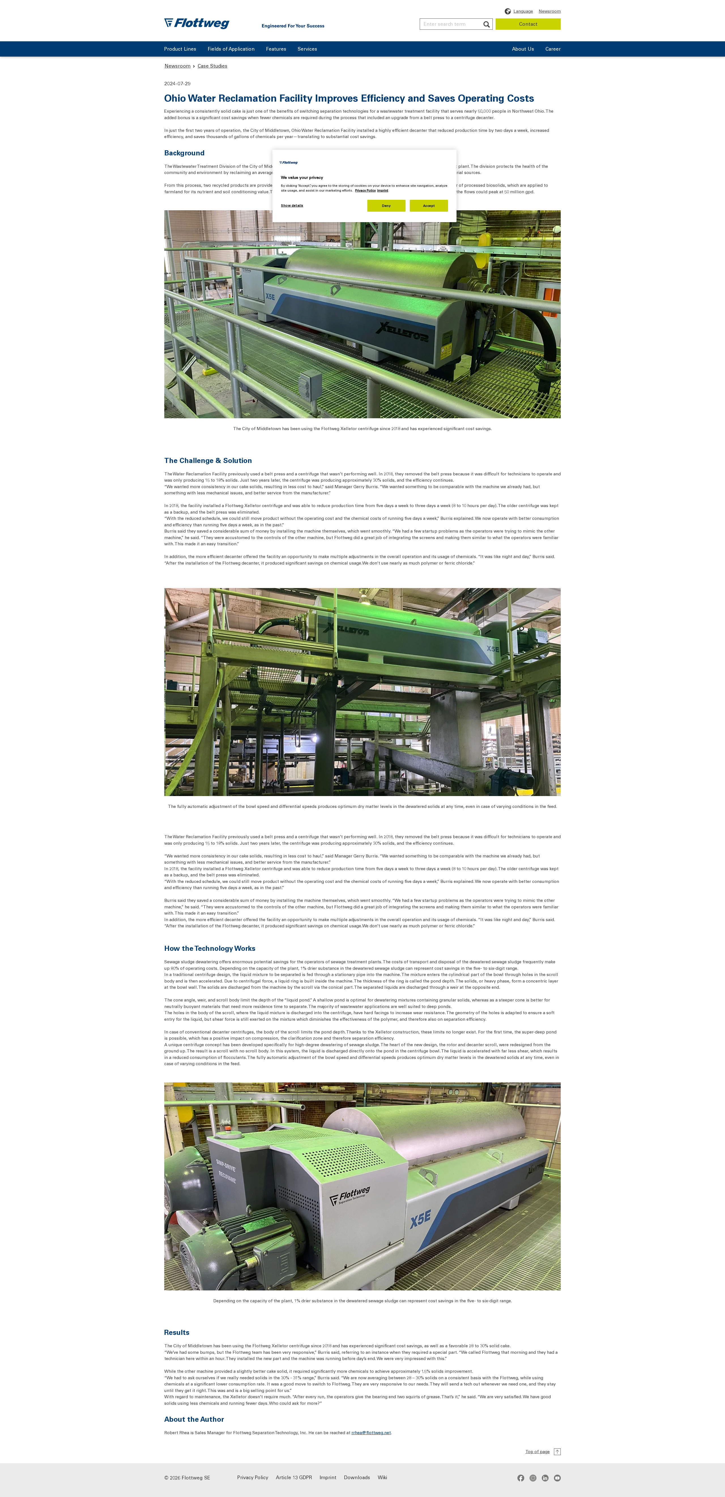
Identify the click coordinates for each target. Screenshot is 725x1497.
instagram (533, 1477)
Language (523, 11)
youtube (557, 1477)
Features (276, 49)
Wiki (382, 1477)
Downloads (357, 1477)
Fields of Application (231, 49)
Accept (429, 205)
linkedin (545, 1477)
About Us (523, 49)
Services (307, 49)
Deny (386, 205)
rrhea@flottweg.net (371, 1432)
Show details (292, 205)
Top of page (537, 1451)
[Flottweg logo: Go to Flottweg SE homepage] (196, 23)
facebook (520, 1477)
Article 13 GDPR (294, 1477)
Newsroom (550, 11)
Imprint (328, 1477)
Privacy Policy (252, 1477)
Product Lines (180, 49)
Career (553, 49)
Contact (528, 24)
